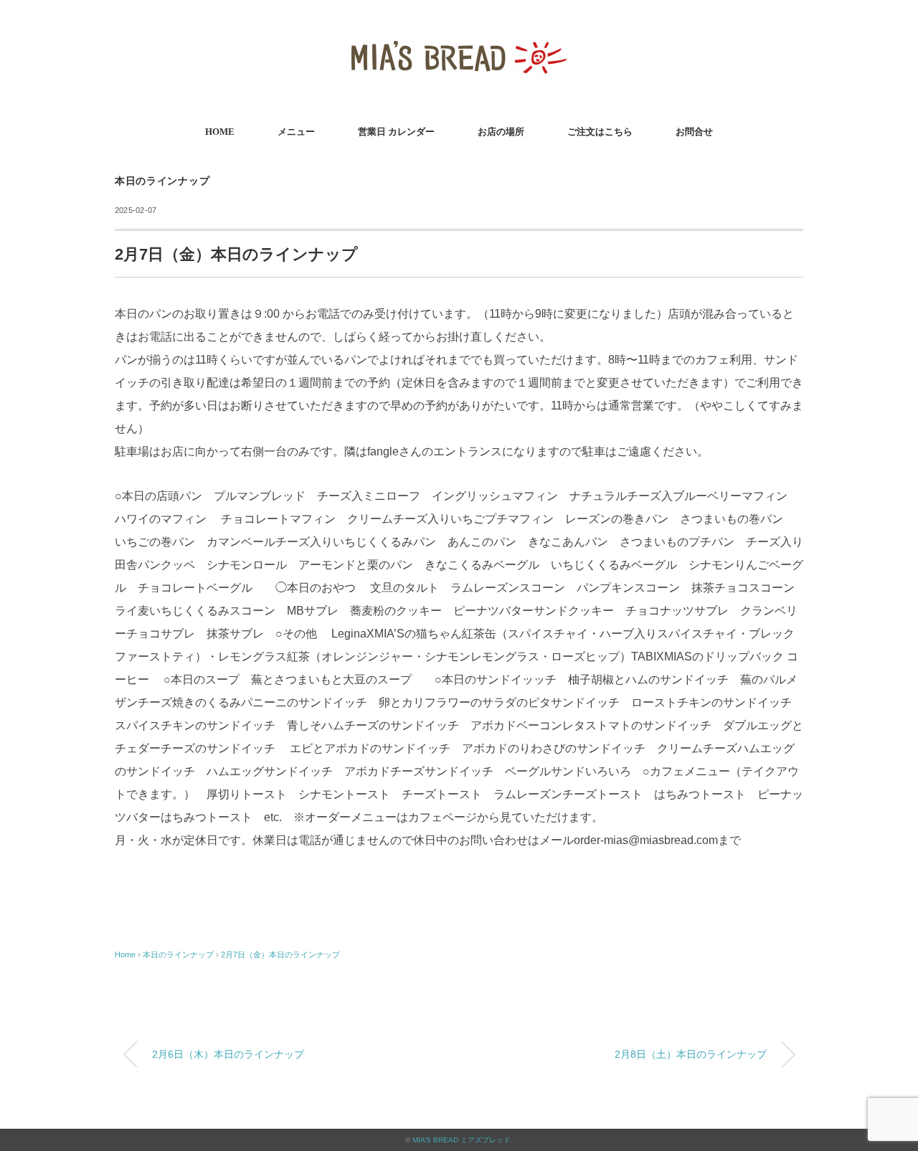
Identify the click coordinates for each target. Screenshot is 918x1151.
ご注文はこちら (600, 131)
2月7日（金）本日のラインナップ (280, 954)
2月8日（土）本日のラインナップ (691, 1054)
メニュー (296, 131)
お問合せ (694, 131)
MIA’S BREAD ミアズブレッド (461, 1140)
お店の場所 (501, 131)
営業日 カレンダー (396, 131)
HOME (220, 131)
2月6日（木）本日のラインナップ (228, 1054)
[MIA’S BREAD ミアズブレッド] (459, 32)
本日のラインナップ (162, 181)
